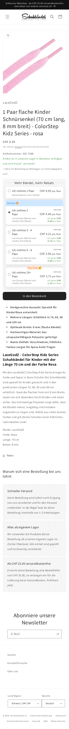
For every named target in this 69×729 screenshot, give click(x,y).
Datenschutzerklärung (41, 715)
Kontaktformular (17, 663)
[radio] (34, 193)
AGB (45, 721)
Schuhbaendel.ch (18, 715)
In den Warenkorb (34, 296)
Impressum (61, 715)
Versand (18, 147)
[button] (7, 17)
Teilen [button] (10, 455)
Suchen (11, 654)
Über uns (12, 671)
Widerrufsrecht (58, 721)
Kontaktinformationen (18, 721)
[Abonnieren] (57, 634)
